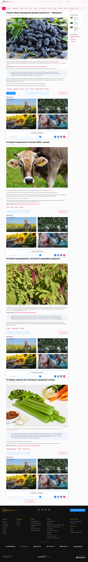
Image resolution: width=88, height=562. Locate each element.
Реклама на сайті (73, 523)
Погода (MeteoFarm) (34, 521)
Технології (5, 529)
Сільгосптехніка (42, 8)
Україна (8, 8)
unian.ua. (50, 190)
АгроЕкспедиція (50, 528)
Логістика (4, 533)
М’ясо (54, 8)
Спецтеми (47, 1)
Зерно (30, 8)
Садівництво (15, 8)
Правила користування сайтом (76, 532)
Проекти (60, 1)
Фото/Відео (68, 1)
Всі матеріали (63, 93)
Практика (4, 527)
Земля (21, 8)
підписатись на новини (77, 510)
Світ (26, 8)
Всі (3, 8)
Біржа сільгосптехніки (35, 528)
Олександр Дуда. (10, 310)
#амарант (8, 328)
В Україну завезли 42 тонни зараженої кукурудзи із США (27, 445)
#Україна (21, 207)
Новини (40, 1)
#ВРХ (8, 207)
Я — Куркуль (49, 534)
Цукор (49, 8)
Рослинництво (5, 524)
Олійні (35, 8)
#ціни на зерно (73, 41)
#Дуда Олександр (15, 328)
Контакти (72, 530)
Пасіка (65, 8)
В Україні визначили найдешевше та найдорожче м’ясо (26, 204)
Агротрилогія (49, 523)
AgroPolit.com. (25, 310)
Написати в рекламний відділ (75, 521)
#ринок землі (73, 39)
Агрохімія (71, 8)
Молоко (60, 8)
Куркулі (18, 521)
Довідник (54, 1)
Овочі (77, 8)
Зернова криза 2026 (51, 521)
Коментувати (11, 93)
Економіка (5, 531)
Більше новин (29, 501)
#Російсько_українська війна (75, 36)
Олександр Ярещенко (57, 63)
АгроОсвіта (49, 532)
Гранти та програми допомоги (52, 530)
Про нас (71, 528)
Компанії (18, 523)
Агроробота (33, 526)
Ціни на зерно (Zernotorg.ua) (36, 523)
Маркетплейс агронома (35, 530)
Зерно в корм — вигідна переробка (53, 526)
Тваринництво (5, 526)
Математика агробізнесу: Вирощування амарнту (25, 312)
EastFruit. (8, 64)
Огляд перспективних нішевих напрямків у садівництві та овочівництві (30, 66)
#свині (12, 207)
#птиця (16, 207)
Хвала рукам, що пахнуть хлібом (53, 537)
